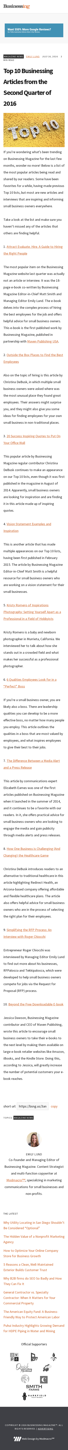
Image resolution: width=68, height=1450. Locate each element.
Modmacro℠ (15, 1180)
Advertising (45, 1428)
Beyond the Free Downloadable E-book (35, 1004)
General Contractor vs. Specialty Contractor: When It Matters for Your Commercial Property (29, 1297)
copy (54, 1106)
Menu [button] (59, 6)
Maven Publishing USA (42, 341)
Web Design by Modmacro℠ (37, 1438)
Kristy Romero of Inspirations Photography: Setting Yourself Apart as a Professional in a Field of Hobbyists (32, 612)
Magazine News (13, 56)
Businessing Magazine (16, 6)
